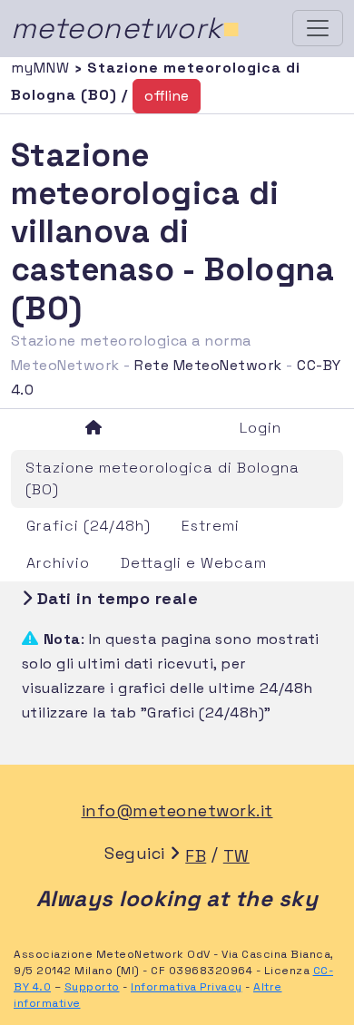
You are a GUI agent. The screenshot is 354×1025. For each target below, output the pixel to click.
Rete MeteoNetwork (208, 365)
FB (195, 855)
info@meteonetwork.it (177, 810)
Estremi (211, 525)
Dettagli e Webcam (194, 562)
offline (166, 95)
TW (236, 855)
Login (260, 427)
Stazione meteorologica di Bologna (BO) (162, 478)
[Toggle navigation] (317, 28)
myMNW (42, 67)
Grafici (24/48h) (88, 525)
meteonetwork (126, 28)
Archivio (58, 562)
